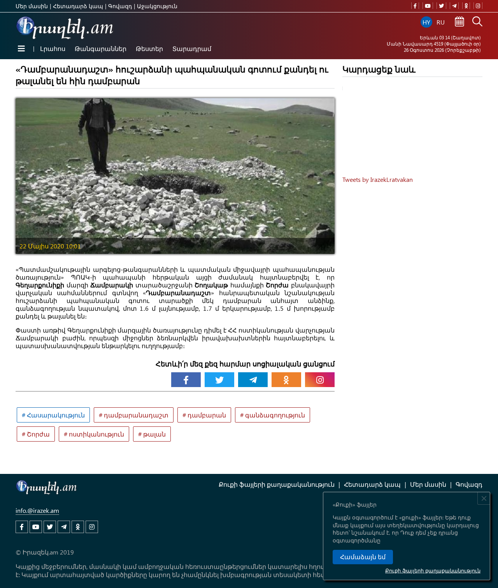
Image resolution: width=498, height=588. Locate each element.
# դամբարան (204, 415)
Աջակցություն (157, 6)
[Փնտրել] (477, 22)
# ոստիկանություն (94, 434)
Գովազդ (120, 6)
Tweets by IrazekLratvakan (377, 179)
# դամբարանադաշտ (133, 415)
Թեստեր (149, 48)
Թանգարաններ (100, 48)
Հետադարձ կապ (78, 6)
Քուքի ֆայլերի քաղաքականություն (432, 570)
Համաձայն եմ (363, 557)
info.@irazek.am (37, 510)
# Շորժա (36, 434)
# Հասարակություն (53, 415)
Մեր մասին (32, 6)
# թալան (152, 434)
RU (441, 22)
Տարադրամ (191, 48)
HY (426, 22)
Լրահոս (52, 48)
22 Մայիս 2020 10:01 (50, 246)
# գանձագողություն (272, 415)
